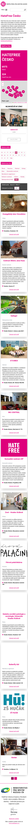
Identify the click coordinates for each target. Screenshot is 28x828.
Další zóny (14, 139)
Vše (11, 158)
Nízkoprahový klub (7, 179)
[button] (3, 90)
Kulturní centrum (7, 176)
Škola (3, 168)
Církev (16, 176)
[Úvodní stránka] (14, 4)
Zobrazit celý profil (14, 234)
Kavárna (10, 168)
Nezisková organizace (8, 174)
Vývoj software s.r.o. (14, 823)
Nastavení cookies (14, 818)
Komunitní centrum (12, 171)
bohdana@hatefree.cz (6, 41)
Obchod (17, 168)
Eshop (23, 168)
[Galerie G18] (14, 117)
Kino (3, 171)
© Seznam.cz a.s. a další (22, 102)
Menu (3, 9)
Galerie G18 (14, 129)
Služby (22, 176)
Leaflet (14, 102)
